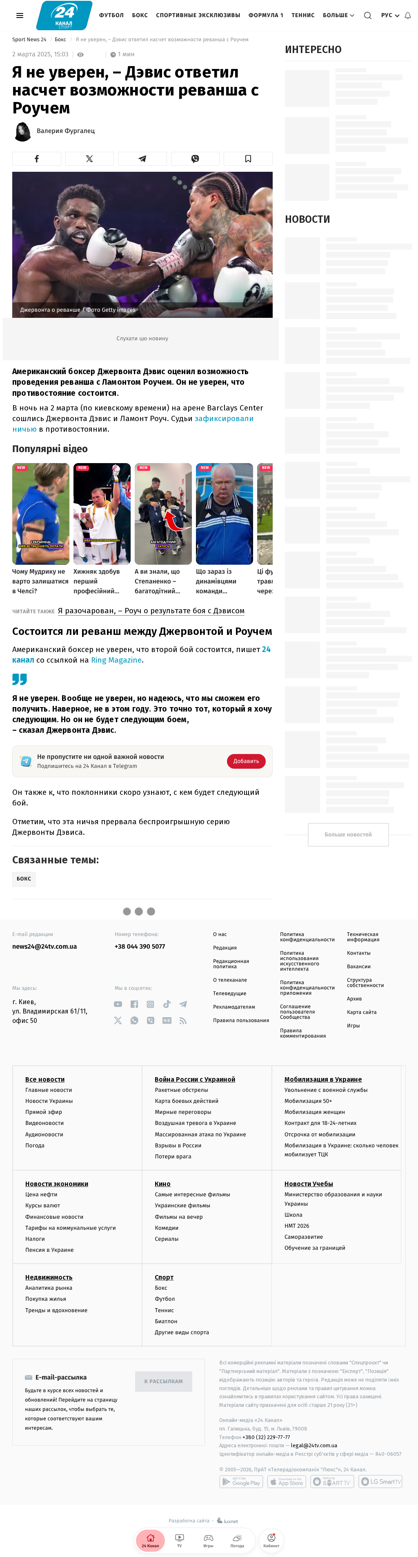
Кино (163, 1184)
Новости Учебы (309, 1184)
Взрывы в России (178, 1145)
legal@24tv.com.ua (314, 1445)
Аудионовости (44, 1134)
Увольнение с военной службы (326, 1090)
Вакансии (359, 966)
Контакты (359, 953)
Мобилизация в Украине (323, 1079)
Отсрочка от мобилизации (320, 1134)
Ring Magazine (116, 660)
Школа (293, 1214)
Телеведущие (230, 993)
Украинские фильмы (182, 1205)
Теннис (303, 15)
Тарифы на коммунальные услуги (70, 1227)
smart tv (332, 1481)
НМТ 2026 (297, 1225)
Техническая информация (363, 937)
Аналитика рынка (49, 1287)
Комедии (166, 1227)
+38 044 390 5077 (140, 947)
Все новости (44, 1079)
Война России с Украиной (195, 1079)
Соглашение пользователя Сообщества (297, 1012)
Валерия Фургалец (66, 131)
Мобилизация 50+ (308, 1101)
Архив (354, 999)
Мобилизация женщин (315, 1112)
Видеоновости (44, 1123)
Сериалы (166, 1238)
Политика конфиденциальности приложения (307, 988)
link (118, 1004)
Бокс (140, 15)
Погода (34, 1145)
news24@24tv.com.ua (44, 947)
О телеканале (230, 980)
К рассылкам (164, 1382)
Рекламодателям (234, 1007)
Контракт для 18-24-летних (321, 1123)
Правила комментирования (303, 1033)
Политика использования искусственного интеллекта (299, 961)
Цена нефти (41, 1194)
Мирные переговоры (183, 1112)
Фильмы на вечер (178, 1216)
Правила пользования (241, 1020)
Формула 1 (266, 15)
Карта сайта (362, 1012)
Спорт (164, 1277)
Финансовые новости (54, 1216)
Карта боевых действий (186, 1101)
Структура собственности (365, 983)
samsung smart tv (380, 1481)
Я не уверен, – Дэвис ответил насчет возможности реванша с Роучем (162, 39)
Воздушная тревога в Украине (195, 1123)
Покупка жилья (45, 1298)
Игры (353, 1026)
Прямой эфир (43, 1112)
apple (286, 1481)
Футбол (111, 15)
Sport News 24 (30, 39)
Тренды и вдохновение (56, 1310)
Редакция (225, 948)
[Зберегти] (248, 158)
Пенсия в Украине (49, 1249)
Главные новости (48, 1090)
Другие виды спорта (182, 1332)
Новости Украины (49, 1101)
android (241, 1481)
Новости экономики (56, 1184)
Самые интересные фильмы (192, 1194)
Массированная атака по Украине (200, 1134)
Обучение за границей (315, 1247)
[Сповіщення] (408, 15)
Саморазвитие (304, 1236)
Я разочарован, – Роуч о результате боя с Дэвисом (151, 610)
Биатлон (166, 1321)
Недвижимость (49, 1277)
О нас (220, 934)
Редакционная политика (231, 964)
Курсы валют (42, 1205)
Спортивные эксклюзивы (198, 15)
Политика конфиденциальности (307, 937)
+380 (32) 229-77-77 (266, 1437)
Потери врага (173, 1156)
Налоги (35, 1238)
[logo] (64, 15)
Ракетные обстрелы (181, 1090)
